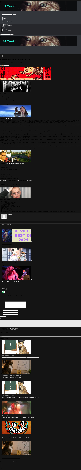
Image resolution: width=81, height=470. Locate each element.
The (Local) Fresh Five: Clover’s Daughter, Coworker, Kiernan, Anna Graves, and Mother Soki (20, 357)
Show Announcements (6, 30)
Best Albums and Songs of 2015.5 (9, 262)
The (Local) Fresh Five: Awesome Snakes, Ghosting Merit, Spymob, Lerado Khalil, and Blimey (20, 397)
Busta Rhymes (3, 180)
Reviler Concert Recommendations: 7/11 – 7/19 (11, 377)
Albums (3, 27)
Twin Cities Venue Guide (7, 18)
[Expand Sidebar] (0, 318)
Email (1, 312)
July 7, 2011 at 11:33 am (7, 293)
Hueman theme (16, 461)
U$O (27, 180)
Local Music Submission (7, 21)
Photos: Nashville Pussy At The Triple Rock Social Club (13, 281)
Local (3, 28)
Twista (18, 180)
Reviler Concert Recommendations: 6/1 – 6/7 (11, 458)
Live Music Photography (7, 25)
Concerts (4, 375)
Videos (3, 31)
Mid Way (8, 224)
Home (3, 16)
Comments (4, 288)
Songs (3, 26)
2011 (3, 224)
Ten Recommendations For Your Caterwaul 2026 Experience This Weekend (17, 437)
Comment (2, 308)
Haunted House (9, 118)
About (3, 17)
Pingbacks (4, 289)
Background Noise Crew (11, 163)
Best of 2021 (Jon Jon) (7, 244)
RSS (3, 22)
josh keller (3, 62)
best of (5, 224)
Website (1, 314)
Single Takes (4, 29)
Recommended (5, 24)
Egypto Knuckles (20, 163)
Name (1, 310)
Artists (3, 19)
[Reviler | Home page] (38, 46)
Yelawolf (30, 180)
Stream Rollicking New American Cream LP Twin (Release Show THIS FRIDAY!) (18, 417)
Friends (3, 20)
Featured (7, 415)
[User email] (1, 222)
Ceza (7, 180)
